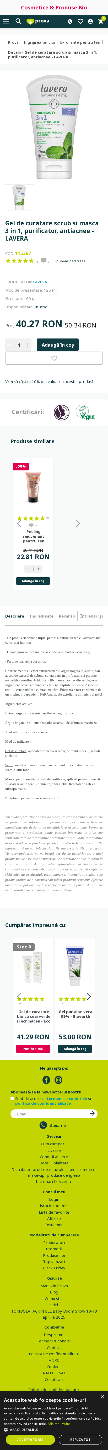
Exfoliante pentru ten (80, 42)
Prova (13, 42)
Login (54, 1199)
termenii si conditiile (67, 1098)
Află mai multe (59, 1423)
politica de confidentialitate (43, 1103)
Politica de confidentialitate (54, 1353)
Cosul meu (54, 1224)
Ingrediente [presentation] (41, 616)
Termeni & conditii (54, 1340)
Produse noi (54, 1255)
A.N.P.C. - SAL (54, 1372)
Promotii (54, 1248)
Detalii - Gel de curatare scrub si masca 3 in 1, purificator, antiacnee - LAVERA (52, 54)
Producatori (54, 1242)
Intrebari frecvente (54, 1181)
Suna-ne (58, 1125)
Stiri (54, 1304)
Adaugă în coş (58, 345)
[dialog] (54, 1420)
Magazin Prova (54, 1285)
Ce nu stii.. (54, 1298)
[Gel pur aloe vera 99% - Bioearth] (75, 967)
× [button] (102, 1397)
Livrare (54, 1150)
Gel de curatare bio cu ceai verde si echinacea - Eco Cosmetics (34, 1016)
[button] (54, 1429)
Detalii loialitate (54, 1162)
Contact (54, 1347)
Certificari (54, 1379)
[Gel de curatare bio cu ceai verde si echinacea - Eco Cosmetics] (33, 967)
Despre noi (54, 1334)
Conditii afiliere (54, 1156)
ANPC (54, 1360)
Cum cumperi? (54, 1143)
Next (89, 997)
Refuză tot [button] (80, 1439)
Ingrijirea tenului (39, 42)
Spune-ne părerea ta (70, 261)
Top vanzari (54, 1261)
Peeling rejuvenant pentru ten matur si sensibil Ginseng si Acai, (33, 536)
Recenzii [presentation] (67, 616)
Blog (54, 1292)
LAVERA (40, 281)
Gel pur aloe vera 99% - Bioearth (75, 1014)
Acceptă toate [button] (30, 1439)
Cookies (54, 1366)
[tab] (16, 616)
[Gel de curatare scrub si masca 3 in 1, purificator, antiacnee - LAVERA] (19, 197)
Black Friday (54, 1267)
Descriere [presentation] (14, 616)
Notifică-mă (33, 1049)
